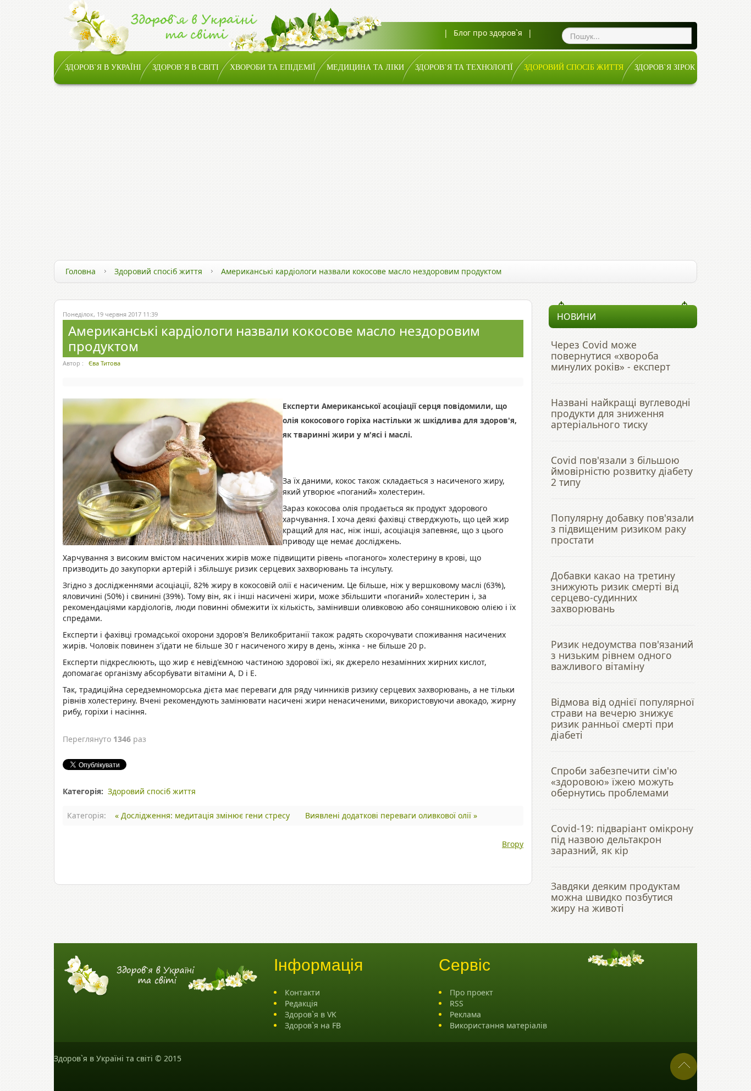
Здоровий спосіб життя (158, 271)
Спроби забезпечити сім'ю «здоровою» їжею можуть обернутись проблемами (614, 781)
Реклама (465, 1014)
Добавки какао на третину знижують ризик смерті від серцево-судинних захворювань (614, 592)
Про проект (471, 992)
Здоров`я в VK (310, 1014)
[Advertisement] (375, 166)
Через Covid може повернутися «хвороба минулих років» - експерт (610, 355)
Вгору (512, 844)
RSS (456, 1003)
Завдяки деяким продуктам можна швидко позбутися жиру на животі (615, 897)
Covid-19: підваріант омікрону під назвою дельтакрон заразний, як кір (622, 839)
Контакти (302, 992)
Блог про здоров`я (488, 32)
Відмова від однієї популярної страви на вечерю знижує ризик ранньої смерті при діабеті (622, 718)
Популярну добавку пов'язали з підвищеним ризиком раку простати (622, 528)
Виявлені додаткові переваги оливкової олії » (391, 815)
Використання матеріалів (498, 1025)
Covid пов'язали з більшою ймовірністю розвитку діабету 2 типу (622, 471)
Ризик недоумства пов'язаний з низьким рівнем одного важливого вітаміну (622, 655)
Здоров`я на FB (313, 1025)
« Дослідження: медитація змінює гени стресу (203, 815)
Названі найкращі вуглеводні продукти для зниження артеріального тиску (621, 413)
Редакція (301, 1003)
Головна (80, 271)
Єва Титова (104, 363)
